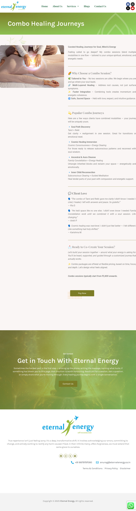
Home (44, 6)
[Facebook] (128, 4)
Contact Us (100, 6)
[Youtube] (133, 8)
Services (71, 6)
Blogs (87, 6)
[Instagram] (133, 4)
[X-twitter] (128, 8)
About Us (57, 6)
